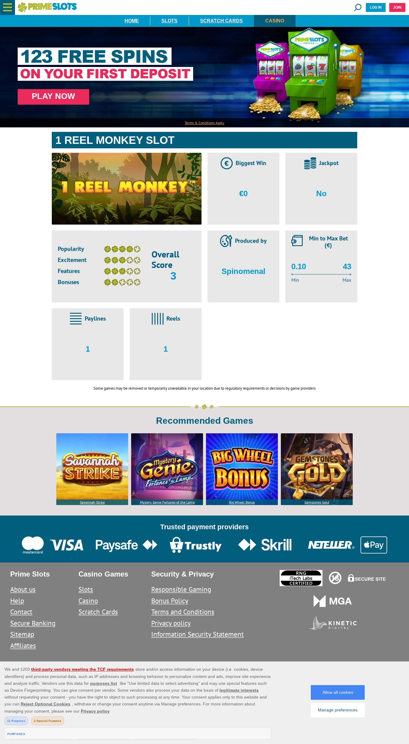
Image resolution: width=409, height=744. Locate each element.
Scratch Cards (221, 20)
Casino (274, 20)
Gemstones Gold (317, 502)
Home (132, 20)
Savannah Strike (92, 502)
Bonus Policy (169, 600)
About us (23, 589)
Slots (169, 20)
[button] (7, 7)
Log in (376, 7)
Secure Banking (32, 623)
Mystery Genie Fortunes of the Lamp (167, 502)
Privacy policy (171, 623)
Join (397, 7)
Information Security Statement (197, 634)
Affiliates (23, 645)
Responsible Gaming (181, 589)
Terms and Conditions (182, 611)
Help (17, 600)
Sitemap (22, 634)
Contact (21, 611)
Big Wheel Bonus (242, 502)
